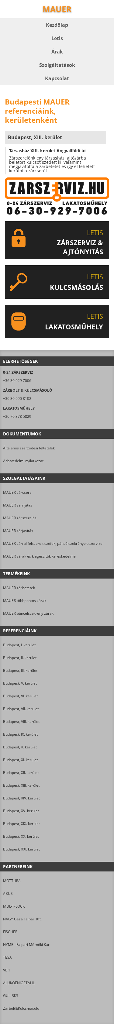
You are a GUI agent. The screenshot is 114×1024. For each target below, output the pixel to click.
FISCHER (10, 931)
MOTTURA (12, 880)
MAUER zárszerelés (19, 518)
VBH (6, 970)
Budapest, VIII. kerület (21, 721)
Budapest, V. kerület (20, 683)
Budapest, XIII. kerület (21, 785)
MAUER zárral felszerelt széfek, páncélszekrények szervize (52, 543)
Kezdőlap (57, 25)
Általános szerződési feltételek (29, 448)
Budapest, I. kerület (19, 645)
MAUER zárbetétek (19, 587)
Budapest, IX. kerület (20, 734)
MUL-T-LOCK (14, 906)
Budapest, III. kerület (20, 670)
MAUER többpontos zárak (24, 600)
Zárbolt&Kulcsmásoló (21, 1008)
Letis (57, 38)
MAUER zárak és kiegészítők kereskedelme (39, 556)
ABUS (8, 893)
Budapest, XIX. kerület (21, 823)
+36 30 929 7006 (17, 380)
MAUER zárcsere (17, 492)
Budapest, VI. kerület (20, 696)
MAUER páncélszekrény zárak (28, 613)
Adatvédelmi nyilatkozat (23, 460)
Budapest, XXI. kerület (21, 849)
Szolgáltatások (57, 65)
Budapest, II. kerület (19, 657)
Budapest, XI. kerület (20, 759)
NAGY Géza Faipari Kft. (22, 919)
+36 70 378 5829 (17, 416)
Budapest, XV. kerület (21, 810)
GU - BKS (10, 995)
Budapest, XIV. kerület (21, 798)
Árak (57, 51)
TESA (7, 957)
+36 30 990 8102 (17, 398)
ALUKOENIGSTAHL (19, 982)
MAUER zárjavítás (18, 530)
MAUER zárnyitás (17, 505)
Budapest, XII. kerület (21, 772)
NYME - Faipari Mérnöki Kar (26, 944)
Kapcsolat (57, 78)
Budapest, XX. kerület (21, 836)
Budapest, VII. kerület (21, 708)
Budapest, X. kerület (20, 747)
